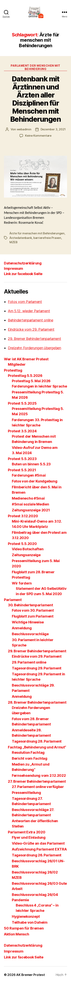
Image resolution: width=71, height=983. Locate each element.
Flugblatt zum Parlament (32, 616)
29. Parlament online (29, 662)
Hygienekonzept (26, 916)
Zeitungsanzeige (26, 555)
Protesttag (13, 370)
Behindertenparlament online (30, 320)
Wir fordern (22, 583)
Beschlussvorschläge (30, 634)
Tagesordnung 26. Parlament (36, 855)
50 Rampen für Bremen (24, 928)
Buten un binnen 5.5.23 (31, 464)
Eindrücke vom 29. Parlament (31, 329)
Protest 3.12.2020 (23, 516)
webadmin (24, 129)
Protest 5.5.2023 (22, 459)
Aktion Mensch (16, 934)
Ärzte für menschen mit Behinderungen (36, 233)
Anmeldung (22, 628)
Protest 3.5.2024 (22, 431)
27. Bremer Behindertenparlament (37, 781)
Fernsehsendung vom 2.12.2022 (39, 775)
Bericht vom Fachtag (29, 758)
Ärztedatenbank (20, 238)
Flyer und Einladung (29, 837)
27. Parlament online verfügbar (38, 787)
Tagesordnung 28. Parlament (37, 741)
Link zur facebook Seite (23, 274)
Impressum (13, 268)
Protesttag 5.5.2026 (25, 376)
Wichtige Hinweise (28, 622)
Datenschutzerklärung (22, 263)
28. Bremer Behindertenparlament (37, 702)
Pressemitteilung (26, 793)
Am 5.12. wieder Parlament (29, 311)
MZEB (13, 242)
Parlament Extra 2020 (26, 832)
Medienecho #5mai (28, 498)
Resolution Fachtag (28, 752)
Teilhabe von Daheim (30, 922)
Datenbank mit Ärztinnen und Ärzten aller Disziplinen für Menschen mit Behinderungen (35, 99)
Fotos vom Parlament (25, 302)
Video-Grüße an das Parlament (38, 843)
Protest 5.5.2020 (22, 544)
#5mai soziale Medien (30, 504)
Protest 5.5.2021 (22, 470)
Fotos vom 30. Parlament (33, 610)
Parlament (13, 600)
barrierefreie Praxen (47, 238)
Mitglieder (16, 364)
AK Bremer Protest (30, 975)
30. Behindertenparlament (30, 605)
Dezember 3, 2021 (53, 129)
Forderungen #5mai (29, 475)
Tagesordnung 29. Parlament (36, 668)
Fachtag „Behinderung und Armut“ (37, 747)
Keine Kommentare (38, 135)
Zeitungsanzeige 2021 (31, 510)
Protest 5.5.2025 (22, 403)
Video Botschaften (27, 549)
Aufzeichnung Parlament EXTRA (39, 849)
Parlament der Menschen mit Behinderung (35, 67)
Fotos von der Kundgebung (34, 481)
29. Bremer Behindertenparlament (34, 339)
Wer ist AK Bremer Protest (26, 359)
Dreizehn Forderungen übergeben (34, 348)
